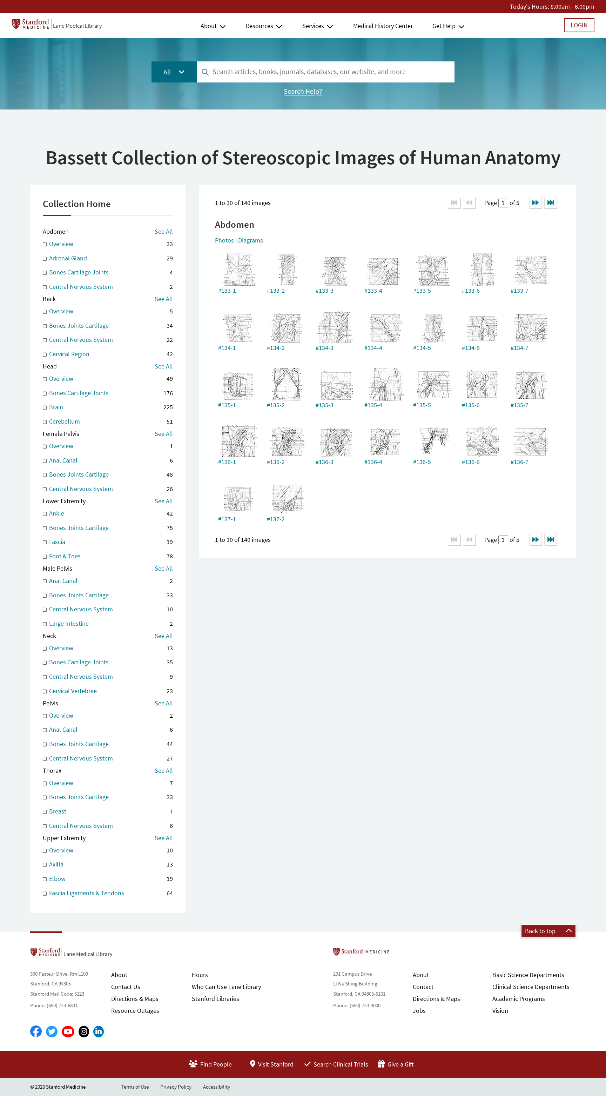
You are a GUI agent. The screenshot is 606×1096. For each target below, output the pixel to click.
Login (579, 25)
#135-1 (227, 405)
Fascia (110, 542)
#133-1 (227, 290)
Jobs (419, 1011)
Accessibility (216, 1086)
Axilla (110, 864)
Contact (423, 987)
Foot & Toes (110, 556)
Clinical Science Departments (531, 987)
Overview (110, 244)
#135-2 (276, 405)
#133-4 (373, 290)
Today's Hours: (529, 6)
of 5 (513, 203)
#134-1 (227, 348)
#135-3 (325, 405)
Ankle (110, 513)
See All (164, 231)
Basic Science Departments (528, 975)
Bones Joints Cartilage (110, 325)
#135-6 (471, 405)
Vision (500, 1011)
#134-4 (373, 348)
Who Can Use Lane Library (226, 987)
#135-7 (519, 405)
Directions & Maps (135, 999)
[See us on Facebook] (36, 1031)
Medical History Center (383, 26)
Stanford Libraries (215, 999)
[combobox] (325, 71)
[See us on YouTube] (68, 1031)
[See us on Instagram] (84, 1031)
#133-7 (519, 290)
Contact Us (125, 987)
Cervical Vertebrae (110, 691)
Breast (110, 811)
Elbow (110, 879)
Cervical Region (110, 354)
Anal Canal (110, 460)
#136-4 (373, 462)
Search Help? (303, 91)
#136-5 (422, 462)
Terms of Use (135, 1086)
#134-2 (276, 348)
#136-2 (276, 462)
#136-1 (227, 462)
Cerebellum (110, 421)
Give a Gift (400, 1064)
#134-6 (471, 348)
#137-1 (227, 519)
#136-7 (519, 462)
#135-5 (422, 405)
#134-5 (422, 348)
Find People (215, 1064)
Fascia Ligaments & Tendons (110, 893)
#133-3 (325, 290)
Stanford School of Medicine (401, 953)
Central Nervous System (110, 287)
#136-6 (471, 462)
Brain (110, 407)
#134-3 (325, 348)
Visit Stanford (275, 1064)
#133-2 (276, 290)
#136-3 (325, 462)
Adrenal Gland (110, 258)
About (209, 26)
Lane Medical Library (77, 25)
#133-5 (422, 290)
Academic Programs (518, 999)
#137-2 (276, 519)
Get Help (444, 26)
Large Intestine (110, 623)
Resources (259, 26)
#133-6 (471, 290)
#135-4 (373, 405)
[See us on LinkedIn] (98, 1031)
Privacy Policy (175, 1086)
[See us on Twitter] (52, 1031)
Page (491, 203)
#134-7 (519, 348)
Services (313, 26)
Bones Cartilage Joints (110, 272)
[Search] (205, 72)
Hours (200, 975)
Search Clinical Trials (340, 1064)
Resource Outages (135, 1011)
